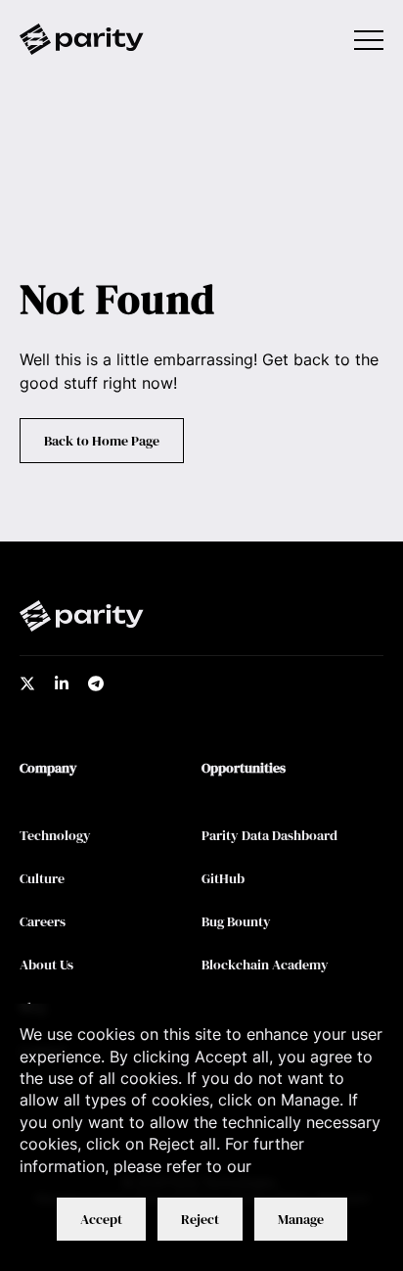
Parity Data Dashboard (269, 835)
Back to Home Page (101, 440)
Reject (200, 1219)
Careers (43, 921)
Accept (101, 1219)
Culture (42, 878)
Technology (55, 835)
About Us (46, 964)
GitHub (223, 878)
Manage (301, 1219)
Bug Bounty (236, 921)
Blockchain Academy (265, 964)
